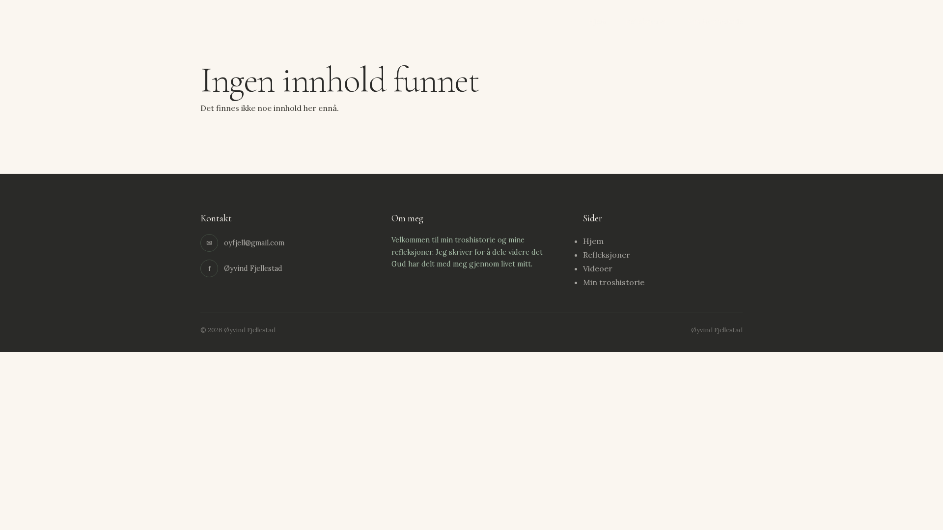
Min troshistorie (715, 21)
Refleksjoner (646, 21)
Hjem (597, 21)
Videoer (597, 268)
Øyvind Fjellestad (239, 20)
